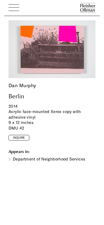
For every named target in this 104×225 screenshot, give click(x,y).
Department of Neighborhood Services (49, 159)
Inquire (19, 137)
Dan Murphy (22, 85)
